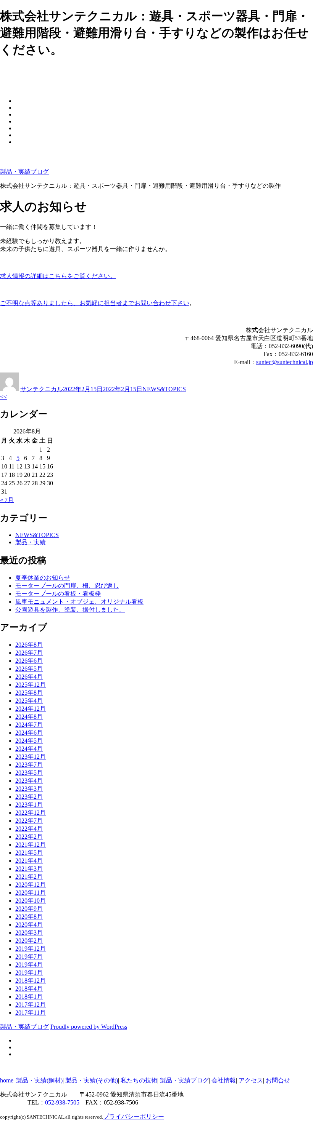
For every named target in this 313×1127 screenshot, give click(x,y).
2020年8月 (29, 916)
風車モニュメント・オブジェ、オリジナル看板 (79, 601)
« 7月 (7, 500)
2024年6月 (29, 732)
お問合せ (278, 1080)
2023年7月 (29, 764)
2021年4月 (29, 860)
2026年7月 (29, 652)
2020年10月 (30, 900)
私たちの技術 (139, 1080)
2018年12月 (30, 980)
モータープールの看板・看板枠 (58, 593)
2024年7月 (29, 724)
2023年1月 (29, 804)
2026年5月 (29, 668)
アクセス (251, 1080)
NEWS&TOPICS (164, 389)
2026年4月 (29, 676)
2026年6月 (29, 660)
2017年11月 (30, 1012)
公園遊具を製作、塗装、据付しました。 (70, 609)
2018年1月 (29, 996)
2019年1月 (29, 972)
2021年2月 (29, 876)
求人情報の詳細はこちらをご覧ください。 (58, 276)
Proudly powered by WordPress (88, 1026)
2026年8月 (29, 644)
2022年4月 (29, 828)
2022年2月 (29, 836)
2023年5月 (29, 772)
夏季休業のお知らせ (42, 577)
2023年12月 (30, 756)
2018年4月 (29, 988)
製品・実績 (30, 542)
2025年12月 (30, 684)
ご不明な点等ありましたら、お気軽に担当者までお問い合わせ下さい (94, 303)
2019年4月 (29, 964)
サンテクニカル (41, 389)
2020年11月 (30, 892)
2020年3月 (29, 932)
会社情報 (223, 1080)
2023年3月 (29, 788)
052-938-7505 (62, 1102)
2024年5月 (29, 740)
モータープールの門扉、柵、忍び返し (67, 585)
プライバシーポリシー (133, 1116)
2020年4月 (29, 924)
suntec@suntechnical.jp (284, 362)
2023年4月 (29, 780)
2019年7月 (29, 956)
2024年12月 (30, 708)
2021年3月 (29, 868)
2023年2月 (29, 796)
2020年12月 (30, 884)
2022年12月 (30, 812)
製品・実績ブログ (24, 171)
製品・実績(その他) (91, 1080)
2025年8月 (29, 692)
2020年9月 (29, 908)
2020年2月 (29, 940)
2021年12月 (30, 844)
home (6, 1080)
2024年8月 (29, 716)
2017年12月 (30, 1004)
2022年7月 (29, 820)
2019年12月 (30, 948)
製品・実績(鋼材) (39, 1080)
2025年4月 (29, 700)
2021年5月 (29, 852)
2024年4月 (29, 748)
